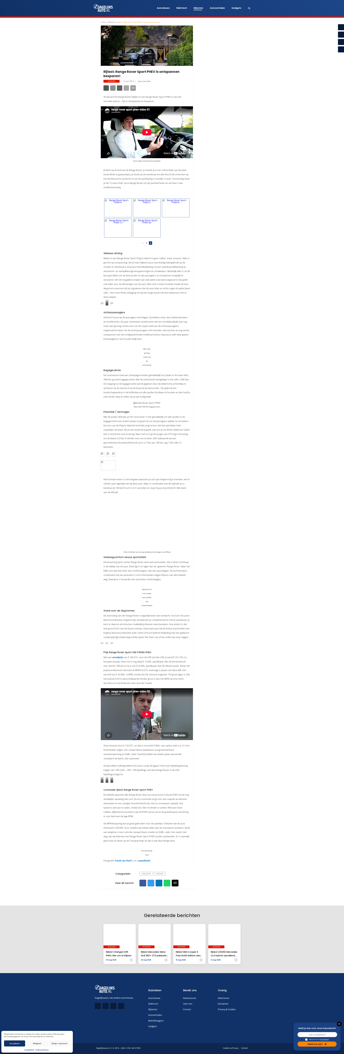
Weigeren (37, 1043)
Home (103, 22)
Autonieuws (163, 8)
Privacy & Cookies (227, 1009)
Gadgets (236, 8)
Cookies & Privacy (42, 1049)
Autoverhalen (217, 8)
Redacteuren (189, 998)
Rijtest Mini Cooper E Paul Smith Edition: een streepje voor (188, 953)
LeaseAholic (144, 860)
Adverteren (223, 998)
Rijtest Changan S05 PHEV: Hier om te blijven (118, 953)
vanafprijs (118, 657)
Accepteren (15, 1043)
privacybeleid (324, 1039)
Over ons (187, 1003)
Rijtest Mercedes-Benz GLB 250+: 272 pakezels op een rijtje (153, 953)
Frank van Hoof (123, 860)
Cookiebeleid (29, 1049)
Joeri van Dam (144, 81)
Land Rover (146, 874)
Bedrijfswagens (156, 1020)
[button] (248, 8)
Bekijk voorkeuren (59, 1043)
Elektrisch (181, 8)
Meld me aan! (315, 1044)
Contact (187, 1009)
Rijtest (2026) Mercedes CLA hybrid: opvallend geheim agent (224, 953)
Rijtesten (198, 8)
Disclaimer (223, 1003)
